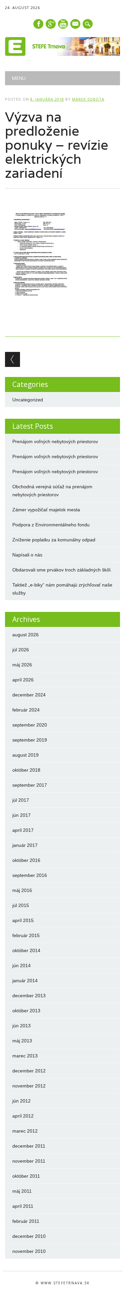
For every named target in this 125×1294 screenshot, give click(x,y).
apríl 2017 (23, 830)
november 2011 (28, 1161)
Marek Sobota (88, 99)
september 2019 (29, 740)
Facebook (38, 24)
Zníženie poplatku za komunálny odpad (53, 539)
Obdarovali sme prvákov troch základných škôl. (62, 569)
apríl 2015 (23, 920)
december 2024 (29, 694)
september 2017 (29, 785)
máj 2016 (22, 890)
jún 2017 (21, 815)
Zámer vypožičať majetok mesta (46, 509)
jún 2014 (21, 965)
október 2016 (26, 860)
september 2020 (29, 725)
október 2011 (26, 1176)
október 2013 (26, 1010)
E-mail (75, 24)
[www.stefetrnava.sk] (62, 54)
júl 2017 (20, 800)
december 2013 (29, 995)
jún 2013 (21, 1025)
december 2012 (29, 1070)
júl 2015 (20, 905)
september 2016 (29, 875)
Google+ (51, 24)
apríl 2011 (22, 1206)
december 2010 (29, 1236)
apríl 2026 (23, 679)
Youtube (63, 24)
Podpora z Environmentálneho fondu (51, 524)
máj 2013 (22, 1040)
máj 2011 (22, 1191)
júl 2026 (20, 649)
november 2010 (29, 1251)
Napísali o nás (27, 554)
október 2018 (26, 770)
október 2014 (26, 950)
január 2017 (25, 845)
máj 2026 (22, 664)
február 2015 (26, 935)
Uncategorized (27, 399)
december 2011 (28, 1146)
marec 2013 (25, 1055)
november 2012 (29, 1085)
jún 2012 (21, 1101)
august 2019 (25, 755)
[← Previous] (12, 359)
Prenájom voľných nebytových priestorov (55, 441)
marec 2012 (25, 1131)
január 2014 (25, 980)
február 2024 (26, 710)
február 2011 (25, 1221)
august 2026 (25, 634)
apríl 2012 (23, 1116)
